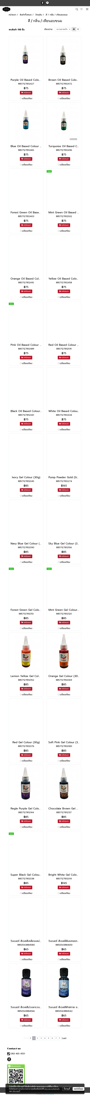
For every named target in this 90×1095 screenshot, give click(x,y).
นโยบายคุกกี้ (16, 1091)
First (26, 1038)
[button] (76, 9)
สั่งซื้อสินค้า (27, 93)
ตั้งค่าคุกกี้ (67, 1089)
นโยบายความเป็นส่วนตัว (52, 1089)
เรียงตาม (49, 29)
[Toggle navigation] (87, 9)
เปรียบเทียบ (27, 98)
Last (64, 1038)
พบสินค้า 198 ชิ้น (16, 29)
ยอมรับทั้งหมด (78, 1089)
